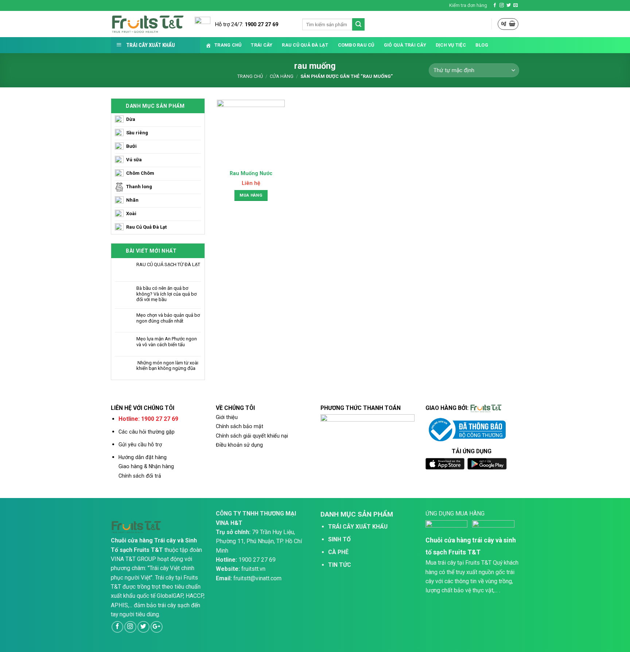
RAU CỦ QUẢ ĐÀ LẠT (305, 45)
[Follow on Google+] (157, 627)
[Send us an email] (515, 5)
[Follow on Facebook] (495, 5)
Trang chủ (250, 76)
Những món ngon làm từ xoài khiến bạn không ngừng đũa (167, 365)
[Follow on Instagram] (501, 5)
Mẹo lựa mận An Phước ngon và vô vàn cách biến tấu (166, 341)
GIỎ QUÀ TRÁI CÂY (405, 45)
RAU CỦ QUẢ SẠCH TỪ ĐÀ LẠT (168, 264)
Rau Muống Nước (251, 173)
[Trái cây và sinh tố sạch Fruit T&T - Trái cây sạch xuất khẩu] (147, 24)
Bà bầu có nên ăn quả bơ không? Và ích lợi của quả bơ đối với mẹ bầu (166, 293)
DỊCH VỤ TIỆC (451, 45)
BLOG (481, 45)
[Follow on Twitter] (508, 5)
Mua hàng (251, 195)
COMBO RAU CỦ (356, 45)
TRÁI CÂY (261, 45)
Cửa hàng (281, 76)
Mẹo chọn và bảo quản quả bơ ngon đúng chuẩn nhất (168, 318)
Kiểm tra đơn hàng (468, 5)
